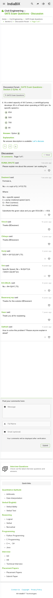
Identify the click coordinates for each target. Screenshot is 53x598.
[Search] (32, 3)
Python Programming (15, 535)
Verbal (9, 523)
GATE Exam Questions (34, 19)
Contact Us (15, 590)
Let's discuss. (38, 141)
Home (4, 19)
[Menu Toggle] (4, 3)
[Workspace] (10, 146)
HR (7, 560)
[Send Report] (15, 146)
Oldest (47, 155)
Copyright (25, 590)
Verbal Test (11, 511)
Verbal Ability (11, 507)
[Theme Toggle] (43, 3)
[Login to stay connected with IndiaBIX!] (49, 3)
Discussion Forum (22, 21)
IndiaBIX (13, 4)
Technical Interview (14, 564)
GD (7, 556)
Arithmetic (10, 494)
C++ (8, 543)
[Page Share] (37, 3)
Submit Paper (12, 576)
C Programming (13, 539)
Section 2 (8, 21)
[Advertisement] (26, 53)
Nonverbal (10, 527)
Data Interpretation (14, 498)
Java (8, 547)
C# (13, 543)
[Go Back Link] (5, 146)
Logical (9, 519)
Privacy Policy (36, 590)
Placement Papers (14, 572)
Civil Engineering (15, 19)
